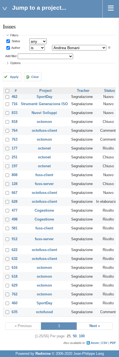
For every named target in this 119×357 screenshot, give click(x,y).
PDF (113, 343)
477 (14, 210)
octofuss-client (44, 131)
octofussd (44, 312)
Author (15, 47)
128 (14, 184)
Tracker (83, 91)
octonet (44, 148)
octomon (44, 122)
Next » (94, 326)
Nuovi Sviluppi (44, 113)
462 (14, 97)
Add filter (11, 56)
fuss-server (44, 184)
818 (14, 122)
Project (45, 91)
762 (14, 294)
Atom (95, 343)
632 (14, 259)
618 (14, 276)
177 (14, 148)
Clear (35, 77)
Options (15, 63)
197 (14, 166)
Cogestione (44, 210)
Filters (14, 35)
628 (14, 202)
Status (15, 41)
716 (14, 104)
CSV (104, 343)
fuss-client (44, 175)
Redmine (43, 354)
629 (14, 285)
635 (14, 312)
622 (14, 250)
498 (14, 219)
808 (14, 175)
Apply (14, 77)
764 (14, 131)
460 (14, 303)
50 (75, 336)
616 (14, 268)
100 (82, 336)
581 (14, 228)
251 (14, 157)
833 (14, 113)
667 (14, 193)
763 (14, 139)
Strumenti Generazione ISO (44, 104)
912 (14, 239)
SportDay (44, 97)
